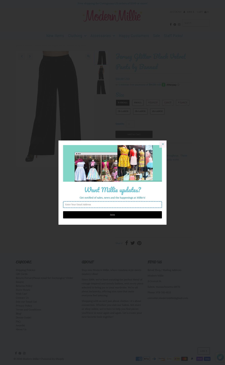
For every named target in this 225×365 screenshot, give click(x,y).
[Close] (163, 144)
